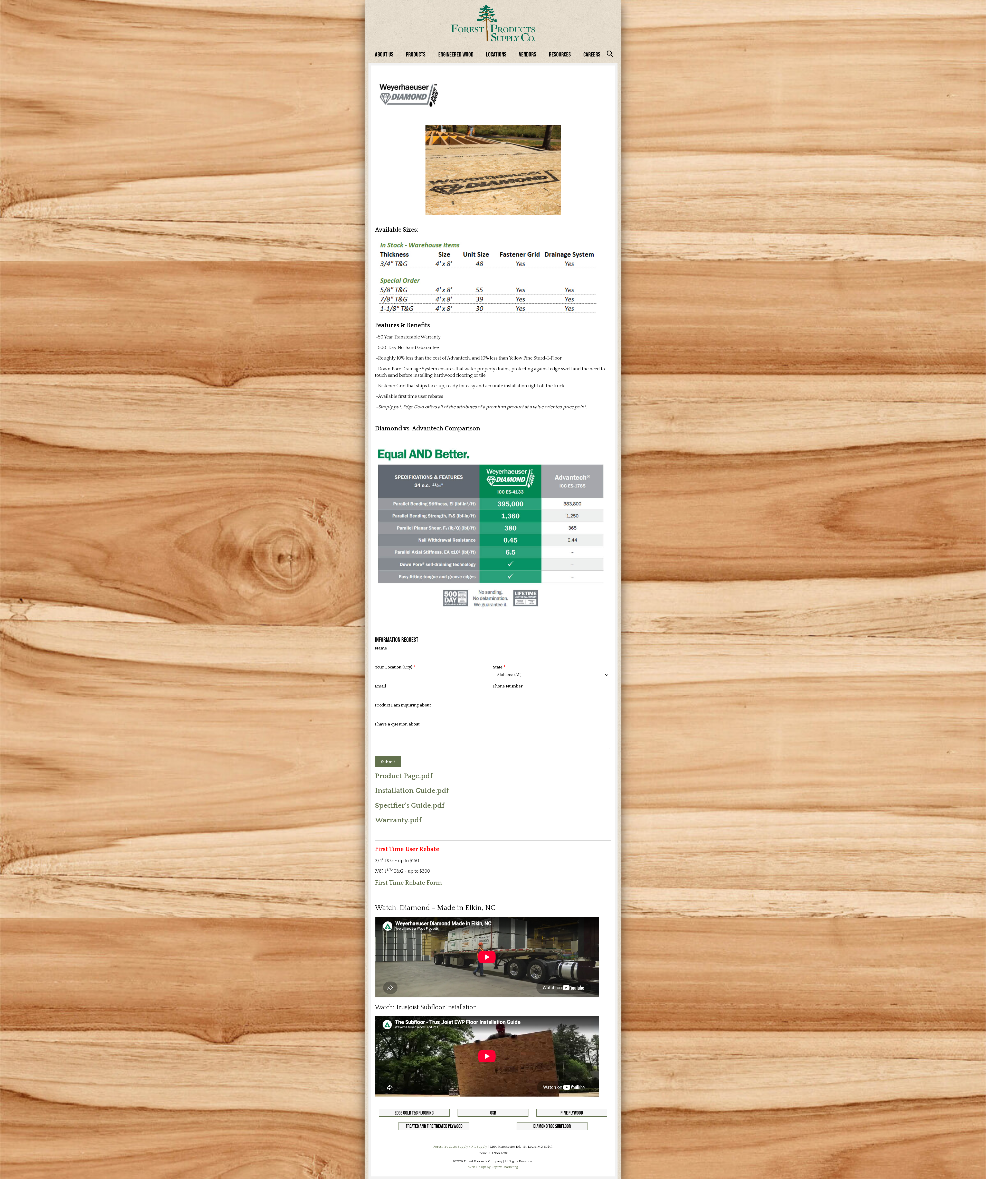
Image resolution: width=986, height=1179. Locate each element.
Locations (496, 54)
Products (415, 54)
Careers (591, 54)
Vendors (527, 54)
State (498, 667)
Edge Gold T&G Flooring (414, 1113)
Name (381, 648)
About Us (384, 54)
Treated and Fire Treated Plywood (434, 1126)
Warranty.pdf (398, 820)
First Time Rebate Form (408, 883)
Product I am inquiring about (403, 705)
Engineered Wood (455, 54)
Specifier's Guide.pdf (409, 805)
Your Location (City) (393, 667)
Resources (560, 54)
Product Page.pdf (404, 776)
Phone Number (508, 686)
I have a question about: (398, 724)
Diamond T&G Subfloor (552, 1126)
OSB (493, 1113)
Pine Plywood (572, 1113)
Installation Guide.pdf (412, 791)
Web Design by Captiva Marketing (493, 1167)
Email (380, 686)
